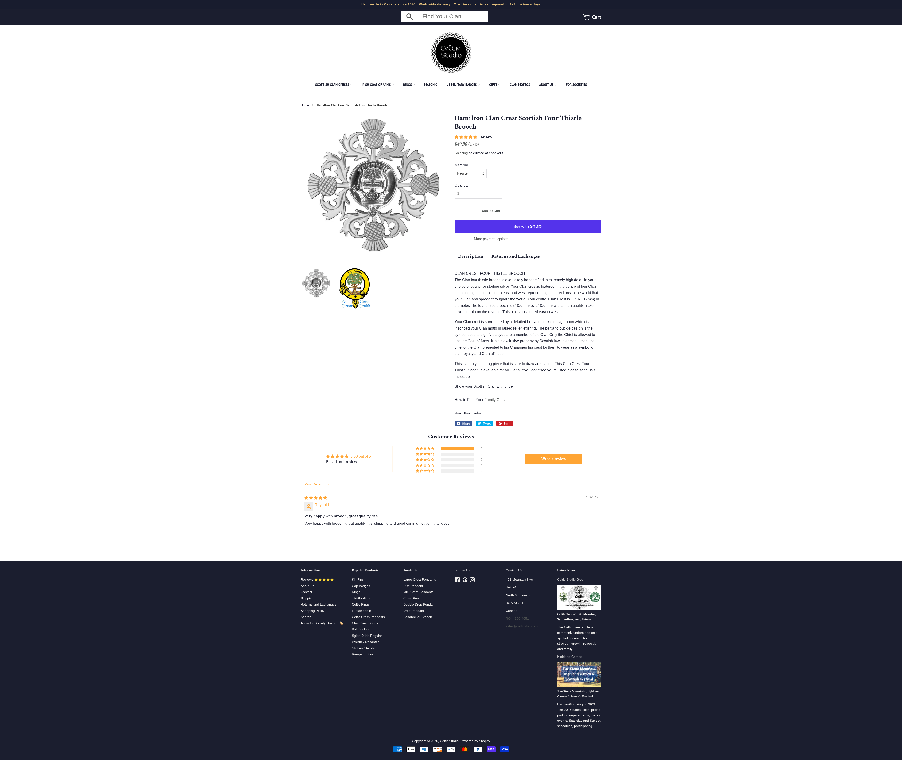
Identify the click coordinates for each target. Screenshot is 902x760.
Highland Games (569, 656)
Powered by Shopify (475, 741)
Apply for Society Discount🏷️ (322, 623)
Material (461, 165)
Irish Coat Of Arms (377, 85)
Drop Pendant (413, 611)
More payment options (491, 239)
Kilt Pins (358, 579)
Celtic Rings (360, 604)
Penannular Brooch (417, 617)
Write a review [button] (553, 459)
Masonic (430, 85)
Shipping (461, 153)
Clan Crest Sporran (366, 623)
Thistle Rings (361, 598)
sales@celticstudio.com (523, 626)
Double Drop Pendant (419, 604)
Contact (306, 592)
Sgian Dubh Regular (367, 636)
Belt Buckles (361, 629)
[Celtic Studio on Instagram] (472, 581)
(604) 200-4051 (517, 618)
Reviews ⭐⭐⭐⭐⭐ (317, 579)
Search (306, 617)
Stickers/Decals (363, 648)
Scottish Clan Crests (332, 85)
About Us (546, 85)
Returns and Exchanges (515, 256)
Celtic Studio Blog (570, 579)
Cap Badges (361, 586)
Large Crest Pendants (419, 579)
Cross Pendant (414, 598)
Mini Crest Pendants (418, 592)
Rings (408, 85)
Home (305, 105)
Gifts (493, 85)
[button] (466, 137)
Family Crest (494, 400)
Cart (596, 16)
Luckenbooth (361, 611)
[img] (315, 498)
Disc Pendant (413, 586)
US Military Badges (462, 85)
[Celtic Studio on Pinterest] (464, 581)
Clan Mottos (520, 85)
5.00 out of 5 (360, 456)
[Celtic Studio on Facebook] (457, 581)
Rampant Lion (362, 654)
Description (470, 256)
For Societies (576, 85)
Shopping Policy (312, 611)
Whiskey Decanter (365, 642)
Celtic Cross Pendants (368, 617)
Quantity (461, 185)
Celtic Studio (449, 741)
